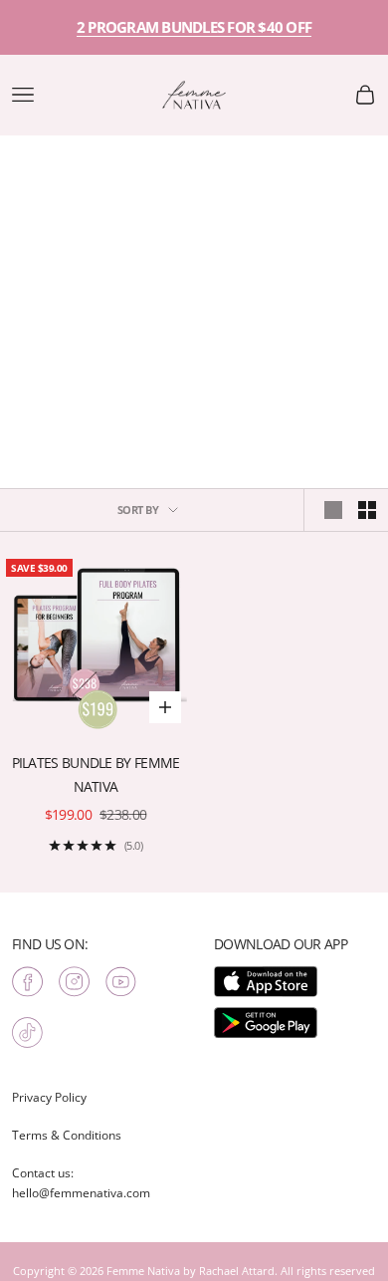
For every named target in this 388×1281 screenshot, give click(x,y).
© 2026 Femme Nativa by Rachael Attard (171, 1270)
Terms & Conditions (66, 1135)
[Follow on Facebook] (27, 981)
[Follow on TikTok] (27, 1032)
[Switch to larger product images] (333, 510)
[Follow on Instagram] (74, 981)
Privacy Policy (49, 1097)
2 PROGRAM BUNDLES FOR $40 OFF (194, 27)
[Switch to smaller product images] (367, 510)
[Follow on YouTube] (120, 981)
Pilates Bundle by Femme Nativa (96, 774)
